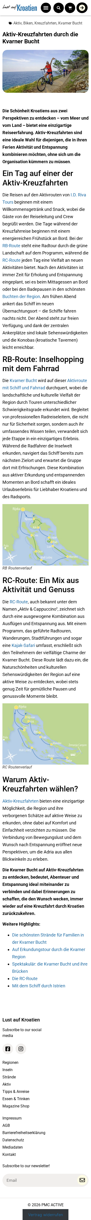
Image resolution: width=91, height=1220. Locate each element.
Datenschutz (13, 1140)
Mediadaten (12, 1147)
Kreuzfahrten (45, 23)
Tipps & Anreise (15, 1091)
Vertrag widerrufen (45, 1214)
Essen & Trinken (16, 1099)
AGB (6, 1125)
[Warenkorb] (70, 8)
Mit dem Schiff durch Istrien (38, 985)
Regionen (10, 1062)
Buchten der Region (21, 296)
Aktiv (17, 23)
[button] (46, 8)
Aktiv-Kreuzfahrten (20, 801)
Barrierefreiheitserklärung (23, 1132)
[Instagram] (21, 1049)
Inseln (7, 1069)
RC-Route (11, 260)
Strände (9, 1077)
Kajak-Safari (23, 645)
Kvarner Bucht (70, 23)
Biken (28, 23)
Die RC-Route (25, 978)
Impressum (12, 1118)
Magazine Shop (15, 1106)
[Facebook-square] (7, 1049)
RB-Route (11, 245)
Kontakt (9, 1154)
